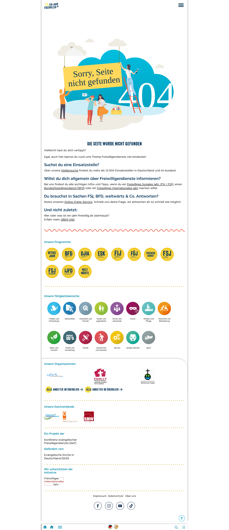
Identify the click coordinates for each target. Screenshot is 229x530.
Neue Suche (176, 527)
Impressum (99, 493)
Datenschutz (115, 493)
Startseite (45, 527)
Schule (85, 348)
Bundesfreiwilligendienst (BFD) (64, 188)
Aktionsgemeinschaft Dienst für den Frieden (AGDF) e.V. (70, 414)
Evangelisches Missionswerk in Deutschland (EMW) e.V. (88, 414)
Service (117, 348)
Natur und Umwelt (54, 349)
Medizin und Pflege (149, 320)
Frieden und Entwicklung (54, 320)
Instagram (109, 503)
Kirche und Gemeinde (117, 320)
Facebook (98, 503)
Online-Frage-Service (78, 202)
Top (182, 518)
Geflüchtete (70, 319)
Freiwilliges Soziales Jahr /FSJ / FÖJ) (150, 184)
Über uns (130, 493)
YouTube (120, 503)
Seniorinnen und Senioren (101, 349)
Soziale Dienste (132, 348)
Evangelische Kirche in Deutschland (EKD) (59, 454)
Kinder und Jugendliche (101, 320)
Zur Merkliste (184, 527)
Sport (148, 348)
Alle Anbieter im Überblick (63, 387)
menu (181, 5)
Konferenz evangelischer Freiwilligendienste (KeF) (60, 438)
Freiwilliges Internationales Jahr (117, 188)
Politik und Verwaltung (70, 349)
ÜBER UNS (68, 219)
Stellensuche (69, 170)
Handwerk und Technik (85, 320)
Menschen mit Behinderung (164, 320)
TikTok (131, 503)
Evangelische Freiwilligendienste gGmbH (51, 414)
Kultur (132, 319)
